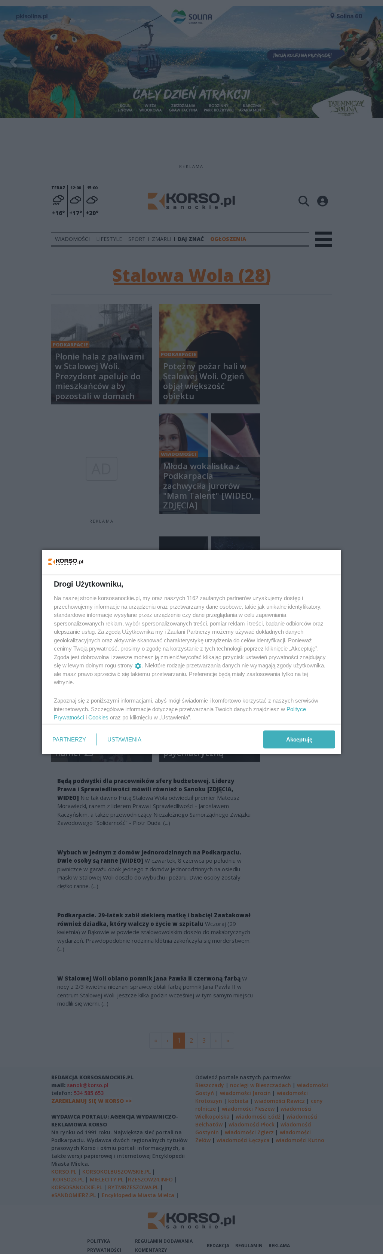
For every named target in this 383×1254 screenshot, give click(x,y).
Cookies (98, 717)
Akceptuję (299, 739)
